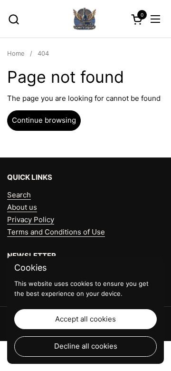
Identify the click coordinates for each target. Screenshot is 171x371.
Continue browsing (44, 120)
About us (22, 207)
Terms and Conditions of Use (56, 231)
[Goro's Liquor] (84, 19)
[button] (13, 19)
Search (19, 194)
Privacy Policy (30, 219)
